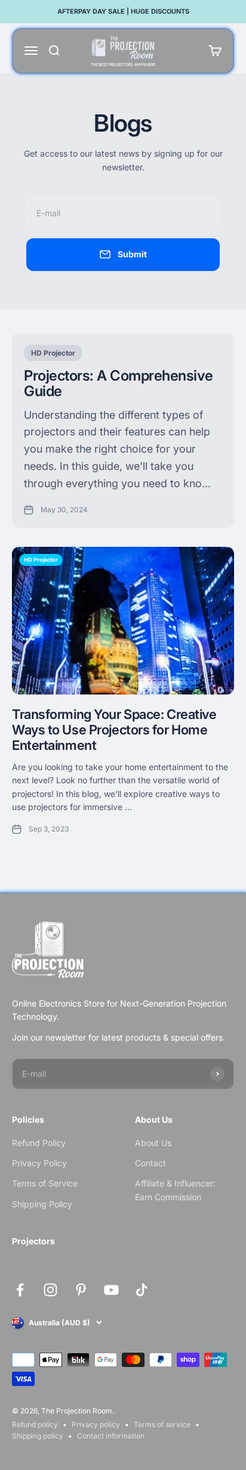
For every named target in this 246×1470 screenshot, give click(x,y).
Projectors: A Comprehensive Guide (118, 383)
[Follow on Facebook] (20, 1290)
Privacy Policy (39, 1163)
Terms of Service (45, 1183)
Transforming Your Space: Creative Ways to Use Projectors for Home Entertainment (114, 729)
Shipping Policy (42, 1204)
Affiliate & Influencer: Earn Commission (175, 1189)
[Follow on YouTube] (111, 1290)
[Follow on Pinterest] (81, 1290)
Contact (150, 1163)
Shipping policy (37, 1435)
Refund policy (35, 1424)
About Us (153, 1143)
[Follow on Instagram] (50, 1290)
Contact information (110, 1435)
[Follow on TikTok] (142, 1290)
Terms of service (162, 1424)
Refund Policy (39, 1143)
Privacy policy (96, 1424)
